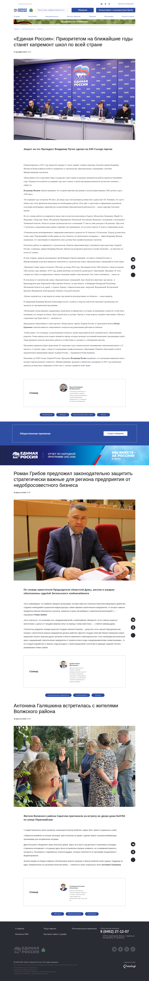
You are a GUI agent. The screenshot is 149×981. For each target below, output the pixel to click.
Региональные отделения (84, 929)
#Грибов (98, 695)
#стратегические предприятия (58, 695)
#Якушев (63, 414)
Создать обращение (115, 434)
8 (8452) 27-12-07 (114, 931)
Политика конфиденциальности (25, 970)
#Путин (103, 414)
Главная (16, 29)
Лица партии (32, 16)
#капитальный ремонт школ (83, 414)
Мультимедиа (108, 16)
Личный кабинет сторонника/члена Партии (116, 10)
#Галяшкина (92, 914)
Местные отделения (73, 16)
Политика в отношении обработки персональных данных (35, 972)
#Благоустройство (74, 914)
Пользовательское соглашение (25, 968)
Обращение (82, 10)
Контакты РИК (21, 934)
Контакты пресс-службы (55, 934)
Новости (40, 29)
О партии (17, 16)
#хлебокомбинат (81, 695)
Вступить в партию (128, 16)
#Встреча (57, 914)
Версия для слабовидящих (126, 4)
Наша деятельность (51, 16)
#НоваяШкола (47, 414)
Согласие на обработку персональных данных (30, 974)
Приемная (92, 16)
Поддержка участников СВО (74, 22)
